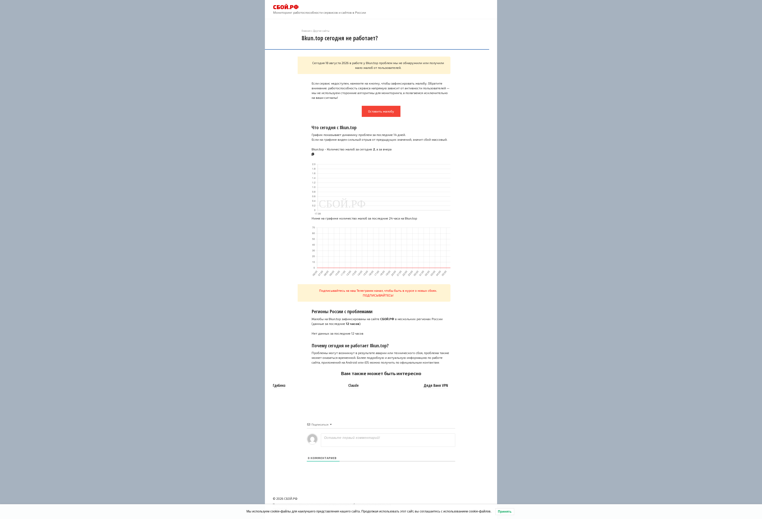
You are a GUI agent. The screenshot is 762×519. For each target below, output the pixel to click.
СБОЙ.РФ (286, 7)
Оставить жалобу (381, 111)
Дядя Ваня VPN (436, 385)
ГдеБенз (279, 385)
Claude (353, 385)
